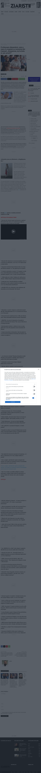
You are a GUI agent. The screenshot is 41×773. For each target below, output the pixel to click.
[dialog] (20, 386)
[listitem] (20, 384)
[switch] (33, 386)
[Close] (39, 370)
